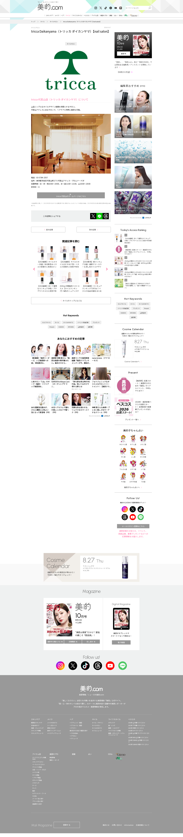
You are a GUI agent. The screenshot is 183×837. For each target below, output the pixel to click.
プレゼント (96, 322)
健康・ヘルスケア (113, 728)
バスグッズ (35, 783)
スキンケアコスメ (37, 762)
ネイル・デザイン (97, 723)
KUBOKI (61, 327)
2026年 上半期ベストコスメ (136, 723)
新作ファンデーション (54, 731)
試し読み (90, 641)
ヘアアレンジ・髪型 (76, 723)
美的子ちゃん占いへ (132, 487)
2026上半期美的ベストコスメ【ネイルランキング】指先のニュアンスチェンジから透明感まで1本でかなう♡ (69, 291)
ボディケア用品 (37, 780)
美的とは (106, 825)
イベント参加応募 (82, 322)
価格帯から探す (37, 804)
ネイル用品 (35, 775)
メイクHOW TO (52, 723)
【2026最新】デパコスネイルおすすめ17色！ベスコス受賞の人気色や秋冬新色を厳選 (69, 265)
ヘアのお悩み (74, 733)
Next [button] (107, 269)
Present (52, 327)
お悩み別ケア (35, 725)
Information (129, 825)
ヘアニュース (74, 738)
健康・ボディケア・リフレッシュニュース (116, 734)
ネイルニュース (97, 731)
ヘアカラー (73, 728)
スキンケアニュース (37, 733)
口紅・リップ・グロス (39, 770)
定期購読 (72, 641)
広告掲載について (142, 825)
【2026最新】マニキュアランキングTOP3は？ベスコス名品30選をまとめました (92, 290)
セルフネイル (46, 322)
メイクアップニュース (54, 733)
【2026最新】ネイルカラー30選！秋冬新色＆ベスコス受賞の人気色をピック (47, 265)
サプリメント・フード (39, 793)
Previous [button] (34, 269)
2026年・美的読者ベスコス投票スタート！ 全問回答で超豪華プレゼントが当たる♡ (143, 407)
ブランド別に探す (37, 801)
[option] (48, 269)
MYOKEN (71, 327)
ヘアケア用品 (36, 778)
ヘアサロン (73, 736)
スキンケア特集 (36, 731)
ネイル (42, 22)
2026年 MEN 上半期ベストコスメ (138, 737)
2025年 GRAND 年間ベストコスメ (138, 744)
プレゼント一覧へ (132, 419)
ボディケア (111, 723)
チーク (34, 785)
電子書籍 (121, 642)
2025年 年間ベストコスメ (136, 728)
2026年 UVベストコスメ (135, 731)
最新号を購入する (54, 641)
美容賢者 (52, 757)
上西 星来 (81, 327)
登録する (66, 825)
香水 (33, 791)
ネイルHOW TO (68, 322)
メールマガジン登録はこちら (133, 526)
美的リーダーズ (54, 760)
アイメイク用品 (37, 767)
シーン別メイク (52, 725)
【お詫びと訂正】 (125, 72)
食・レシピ (111, 725)
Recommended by (95, 416)
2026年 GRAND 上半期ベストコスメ (138, 741)
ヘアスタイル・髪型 (76, 725)
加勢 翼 (90, 327)
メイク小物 (35, 772)
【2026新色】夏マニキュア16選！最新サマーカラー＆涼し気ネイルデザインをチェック (92, 265)
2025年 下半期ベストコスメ (136, 725)
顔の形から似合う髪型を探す (79, 731)
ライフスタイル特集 (114, 731)
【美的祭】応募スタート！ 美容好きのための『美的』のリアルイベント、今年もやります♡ (143, 385)
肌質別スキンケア (36, 723)
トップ (33, 22)
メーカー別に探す (37, 799)
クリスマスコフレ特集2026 (39, 758)
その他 (34, 796)
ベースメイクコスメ (38, 764)
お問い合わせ (117, 825)
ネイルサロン (54, 22)
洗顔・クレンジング (37, 728)
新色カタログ (51, 728)
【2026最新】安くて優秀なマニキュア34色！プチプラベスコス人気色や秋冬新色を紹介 (47, 290)
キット (34, 788)
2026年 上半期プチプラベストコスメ (138, 734)
